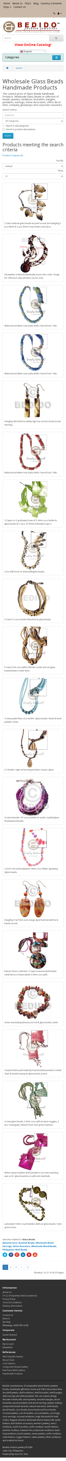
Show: (60, 170)
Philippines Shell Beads (15, 1249)
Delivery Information (12, 1305)
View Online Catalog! (33, 44)
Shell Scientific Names (13, 1356)
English (27, 51)
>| (27, 1267)
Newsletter (8, 1347)
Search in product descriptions (20, 129)
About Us (17, 3)
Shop (6, 7)
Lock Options (9, 1363)
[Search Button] (56, 37)
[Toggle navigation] (56, 57)
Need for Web (21, 1454)
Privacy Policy (9, 1299)
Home (6, 3)
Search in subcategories (17, 125)
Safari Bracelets (21, 1246)
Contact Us (20, 7)
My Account (8, 1343)
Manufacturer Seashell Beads (19, 1242)
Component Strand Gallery (15, 1366)
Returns (6, 1318)
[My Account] (60, 13)
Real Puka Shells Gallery (14, 1370)
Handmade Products (13, 1373)
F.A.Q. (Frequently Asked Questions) (20, 1295)
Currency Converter (51, 3)
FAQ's (28, 3)
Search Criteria (10, 109)
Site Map (7, 1321)
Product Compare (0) (13, 155)
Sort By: (59, 160)
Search (19, 68)
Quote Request (10, 1334)
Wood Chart (8, 1360)
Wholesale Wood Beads (43, 1246)
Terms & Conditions (12, 1302)
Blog (35, 3)
